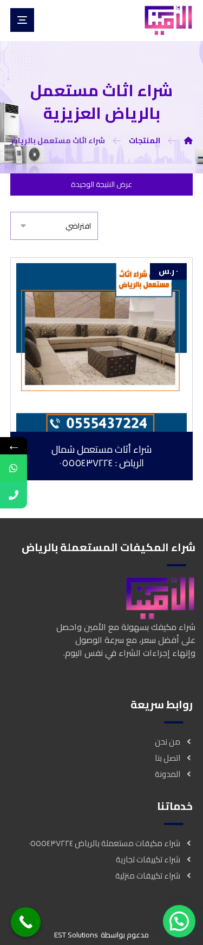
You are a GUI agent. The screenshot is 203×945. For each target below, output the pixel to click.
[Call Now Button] (26, 922)
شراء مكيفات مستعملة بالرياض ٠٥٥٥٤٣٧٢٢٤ (104, 843)
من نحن (167, 741)
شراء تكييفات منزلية (147, 875)
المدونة (167, 774)
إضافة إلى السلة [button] (95, 422)
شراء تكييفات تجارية (148, 859)
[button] (179, 921)
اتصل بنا (167, 758)
